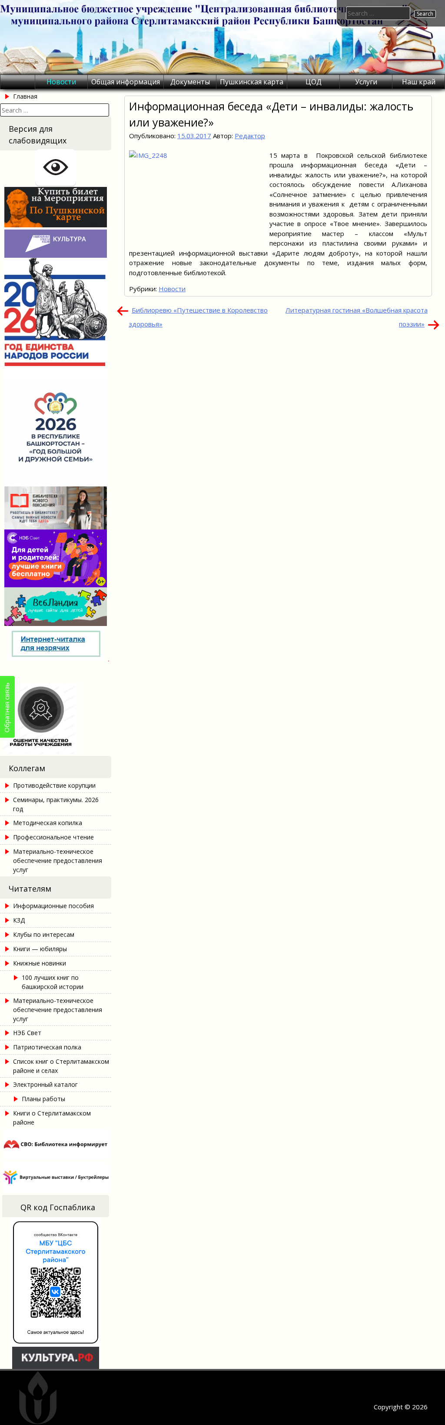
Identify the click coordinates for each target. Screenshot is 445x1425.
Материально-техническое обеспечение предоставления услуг (57, 860)
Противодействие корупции (54, 785)
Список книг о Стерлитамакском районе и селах (61, 1066)
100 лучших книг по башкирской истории (52, 982)
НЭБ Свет (27, 1033)
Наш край (418, 82)
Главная (25, 96)
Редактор (250, 135)
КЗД (19, 920)
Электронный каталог (45, 1084)
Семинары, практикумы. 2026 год (56, 804)
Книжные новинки (39, 963)
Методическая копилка (47, 823)
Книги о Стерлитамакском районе (52, 1117)
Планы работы (43, 1099)
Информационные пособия (53, 906)
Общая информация (125, 82)
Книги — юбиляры (40, 949)
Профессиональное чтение (53, 837)
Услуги (366, 82)
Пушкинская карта (251, 82)
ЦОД (314, 82)
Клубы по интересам (43, 934)
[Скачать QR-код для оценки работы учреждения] (55, 751)
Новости (61, 82)
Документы (190, 82)
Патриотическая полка (47, 1047)
